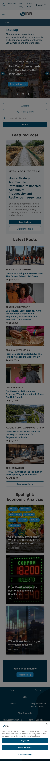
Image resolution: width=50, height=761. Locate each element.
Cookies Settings (25, 754)
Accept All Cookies (25, 748)
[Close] (46, 724)
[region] (25, 740)
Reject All (25, 741)
